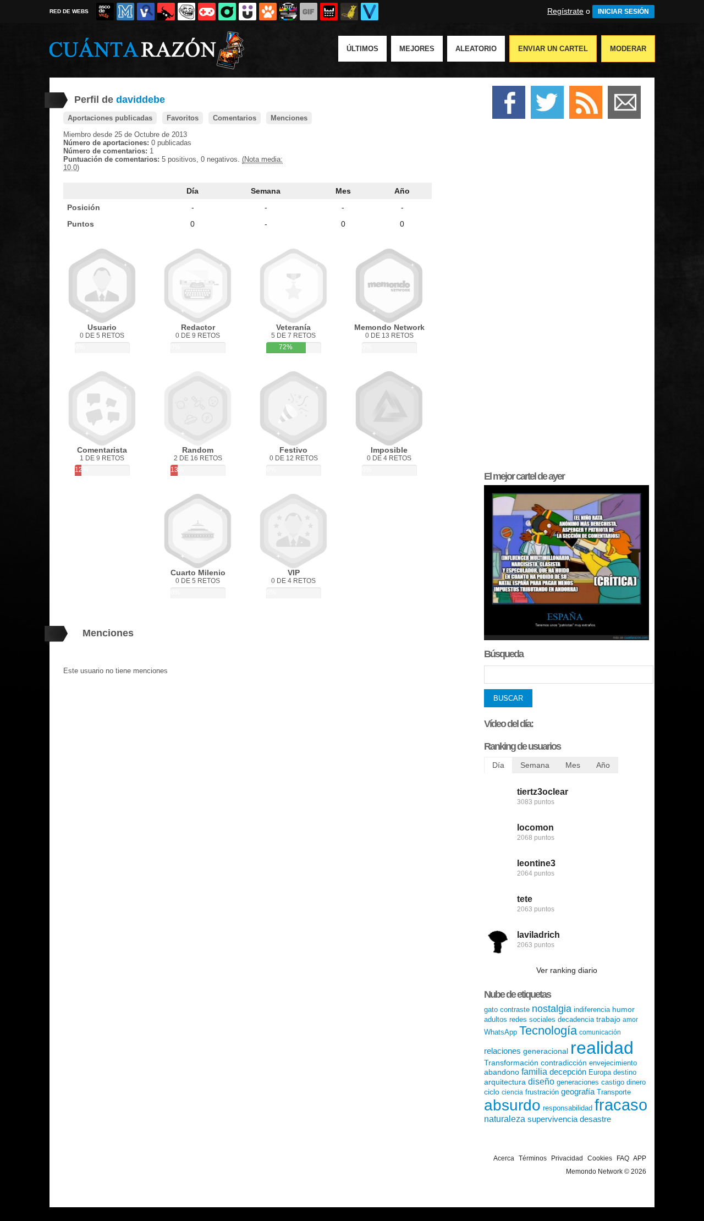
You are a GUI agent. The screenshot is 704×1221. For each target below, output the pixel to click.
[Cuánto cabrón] (186, 11)
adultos (495, 1019)
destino (624, 1072)
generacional (545, 1051)
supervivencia (552, 1119)
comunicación (600, 1032)
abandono (501, 1072)
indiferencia (592, 1009)
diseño (541, 1081)
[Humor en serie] (247, 11)
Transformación (511, 1062)
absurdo (512, 1105)
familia (534, 1071)
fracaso (621, 1105)
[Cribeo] (227, 11)
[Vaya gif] (308, 11)
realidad (602, 1048)
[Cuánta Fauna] (268, 11)
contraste (515, 1009)
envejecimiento (613, 1063)
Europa (599, 1072)
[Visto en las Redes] (146, 11)
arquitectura (505, 1081)
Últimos (362, 49)
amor (630, 1020)
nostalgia (551, 1008)
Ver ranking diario (566, 970)
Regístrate (565, 11)
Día (192, 190)
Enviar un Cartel (553, 49)
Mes (343, 190)
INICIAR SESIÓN (623, 11)
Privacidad (567, 1158)
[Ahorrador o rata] (349, 11)
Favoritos (183, 118)
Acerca (503, 1158)
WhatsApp (500, 1032)
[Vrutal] (207, 11)
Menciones (289, 118)
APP (639, 1158)
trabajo (608, 1019)
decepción (567, 1071)
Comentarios (234, 118)
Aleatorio (476, 49)
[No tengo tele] (288, 11)
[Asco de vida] (105, 11)
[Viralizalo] (369, 11)
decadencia (576, 1019)
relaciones (502, 1050)
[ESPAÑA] (566, 638)
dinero (636, 1082)
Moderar (628, 49)
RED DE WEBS (69, 11)
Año (402, 190)
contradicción (564, 1062)
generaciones (578, 1082)
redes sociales (532, 1019)
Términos (533, 1158)
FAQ (623, 1158)
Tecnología (548, 1030)
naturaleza (504, 1119)
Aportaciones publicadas (110, 118)
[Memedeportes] (125, 11)
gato (491, 1009)
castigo (612, 1082)
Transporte (614, 1092)
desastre (595, 1119)
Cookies (599, 1158)
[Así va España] (166, 11)
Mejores (417, 49)
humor (623, 1009)
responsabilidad (567, 1108)
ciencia (512, 1092)
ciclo (491, 1091)
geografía (578, 1091)
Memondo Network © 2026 (606, 1171)
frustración (542, 1092)
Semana (265, 190)
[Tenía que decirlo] (329, 11)
